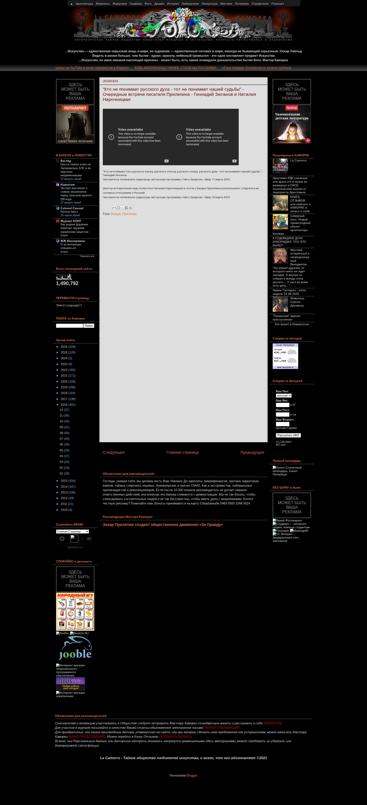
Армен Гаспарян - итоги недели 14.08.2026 (289, 291)
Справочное (260, 3)
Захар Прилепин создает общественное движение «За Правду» (163, 525)
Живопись (103, 3)
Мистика (226, 3)
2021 (64, 375)
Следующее (114, 452)
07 (62, 438)
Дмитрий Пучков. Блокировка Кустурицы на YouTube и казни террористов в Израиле (75, 67)
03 (62, 461)
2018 (64, 393)
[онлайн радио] (75, 548)
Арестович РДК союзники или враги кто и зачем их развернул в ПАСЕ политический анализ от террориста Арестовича (290, 185)
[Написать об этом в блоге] (118, 208)
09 (62, 427)
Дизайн (159, 3)
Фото (148, 3)
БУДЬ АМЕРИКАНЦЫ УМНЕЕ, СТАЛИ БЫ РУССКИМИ (183, 67)
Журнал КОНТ (71, 221)
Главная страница (183, 452)
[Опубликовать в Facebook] (126, 208)
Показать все (87, 256)
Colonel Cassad (72, 208)
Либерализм (190, 3)
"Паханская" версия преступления (286, 317)
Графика (136, 3)
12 (62, 409)
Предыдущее (252, 452)
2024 (64, 358)
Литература (210, 3)
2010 (64, 509)
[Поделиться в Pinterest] (130, 208)
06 (62, 444)
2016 (64, 404)
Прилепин (129, 214)
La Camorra (298, 160)
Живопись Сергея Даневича (297, 302)
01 (62, 473)
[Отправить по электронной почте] (114, 208)
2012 (64, 498)
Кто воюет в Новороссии (292, 324)
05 (62, 450)
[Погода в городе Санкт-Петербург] (285, 368)
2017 (64, 399)
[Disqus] (183, 276)
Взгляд (66, 160)
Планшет (277, 3)
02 (62, 467)
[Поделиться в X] (122, 208)
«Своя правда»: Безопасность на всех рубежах (264, 67)
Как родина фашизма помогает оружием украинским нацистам (74, 228)
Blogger (192, 775)
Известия (68, 184)
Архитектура (84, 3)
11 (62, 415)
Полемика (242, 3)
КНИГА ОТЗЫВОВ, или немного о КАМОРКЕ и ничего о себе (300, 204)
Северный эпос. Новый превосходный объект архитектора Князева (292, 224)
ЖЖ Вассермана (73, 241)
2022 (64, 369)
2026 (64, 346)
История (173, 3)
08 (62, 433)
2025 (64, 352)
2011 (64, 504)
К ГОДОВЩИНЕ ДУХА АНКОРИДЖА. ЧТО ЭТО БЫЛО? (289, 241)
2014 (64, 486)
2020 (64, 381)
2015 (64, 480)
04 (62, 456)
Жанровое (120, 3)
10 (62, 421)
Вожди (115, 214)
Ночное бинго (69, 211)
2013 (64, 492)
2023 (64, 364)
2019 (64, 387)
